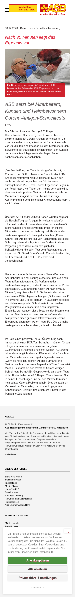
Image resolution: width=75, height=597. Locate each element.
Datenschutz (37, 587)
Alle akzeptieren (37, 560)
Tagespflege (11, 483)
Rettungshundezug (14, 495)
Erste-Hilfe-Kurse (13, 476)
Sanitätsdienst (12, 492)
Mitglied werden (12, 523)
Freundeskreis (12, 502)
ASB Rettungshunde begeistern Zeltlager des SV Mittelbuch (36, 427)
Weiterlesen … (12, 454)
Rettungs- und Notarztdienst (18, 498)
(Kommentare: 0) (25, 424)
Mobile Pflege (11, 486)
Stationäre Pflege (13, 479)
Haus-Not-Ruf (12, 489)
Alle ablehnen (37, 569)
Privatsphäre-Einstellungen (38, 577)
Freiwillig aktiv (11, 526)
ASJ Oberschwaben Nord (17, 505)
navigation (7, 10)
